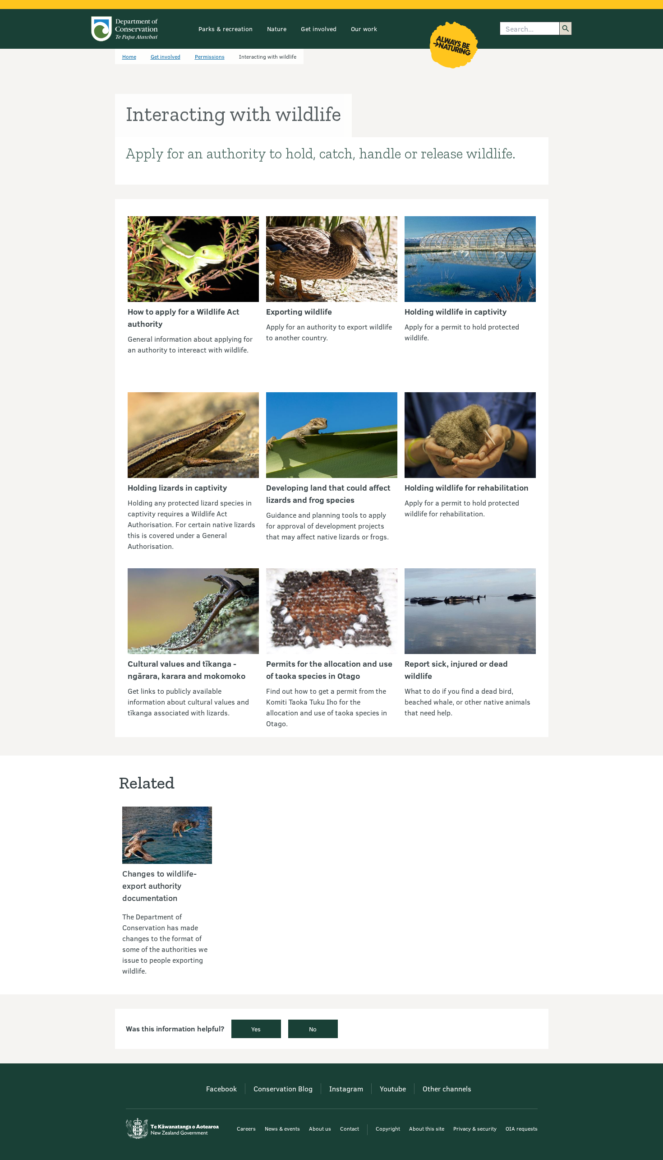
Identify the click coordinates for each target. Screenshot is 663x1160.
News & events (282, 1128)
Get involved (318, 28)
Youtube (393, 1088)
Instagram (346, 1088)
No (313, 1029)
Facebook (221, 1088)
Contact (349, 1128)
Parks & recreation (225, 28)
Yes (256, 1029)
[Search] (565, 28)
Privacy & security (475, 1128)
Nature (276, 28)
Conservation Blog (283, 1088)
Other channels (447, 1088)
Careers (246, 1128)
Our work (364, 28)
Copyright (388, 1128)
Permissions (210, 56)
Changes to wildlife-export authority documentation (159, 885)
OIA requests (522, 1128)
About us (320, 1128)
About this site (426, 1128)
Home (129, 56)
